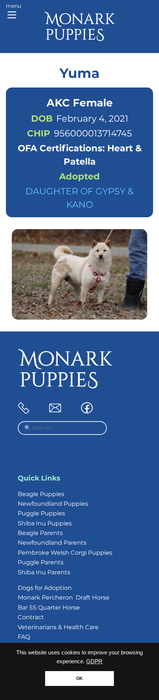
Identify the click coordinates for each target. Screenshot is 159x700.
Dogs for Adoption (45, 587)
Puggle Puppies (41, 513)
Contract (31, 617)
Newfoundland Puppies (53, 503)
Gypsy (110, 191)
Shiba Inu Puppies (45, 523)
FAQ (24, 636)
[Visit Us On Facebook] (87, 411)
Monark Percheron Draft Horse (63, 597)
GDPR (94, 661)
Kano (79, 204)
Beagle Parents (40, 532)
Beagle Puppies (41, 494)
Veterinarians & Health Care (58, 627)
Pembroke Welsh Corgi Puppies (65, 552)
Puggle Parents (41, 562)
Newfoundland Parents (52, 542)
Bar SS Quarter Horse (49, 607)
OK (79, 678)
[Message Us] (55, 411)
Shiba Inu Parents (44, 572)
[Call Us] (24, 411)
